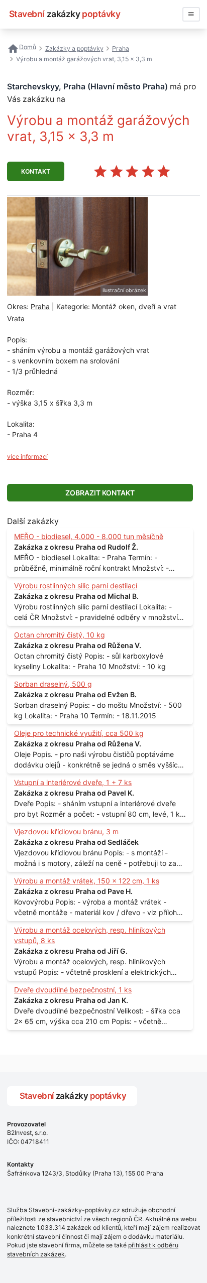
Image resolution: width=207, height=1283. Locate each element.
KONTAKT (35, 171)
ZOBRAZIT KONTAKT (100, 492)
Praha (40, 306)
